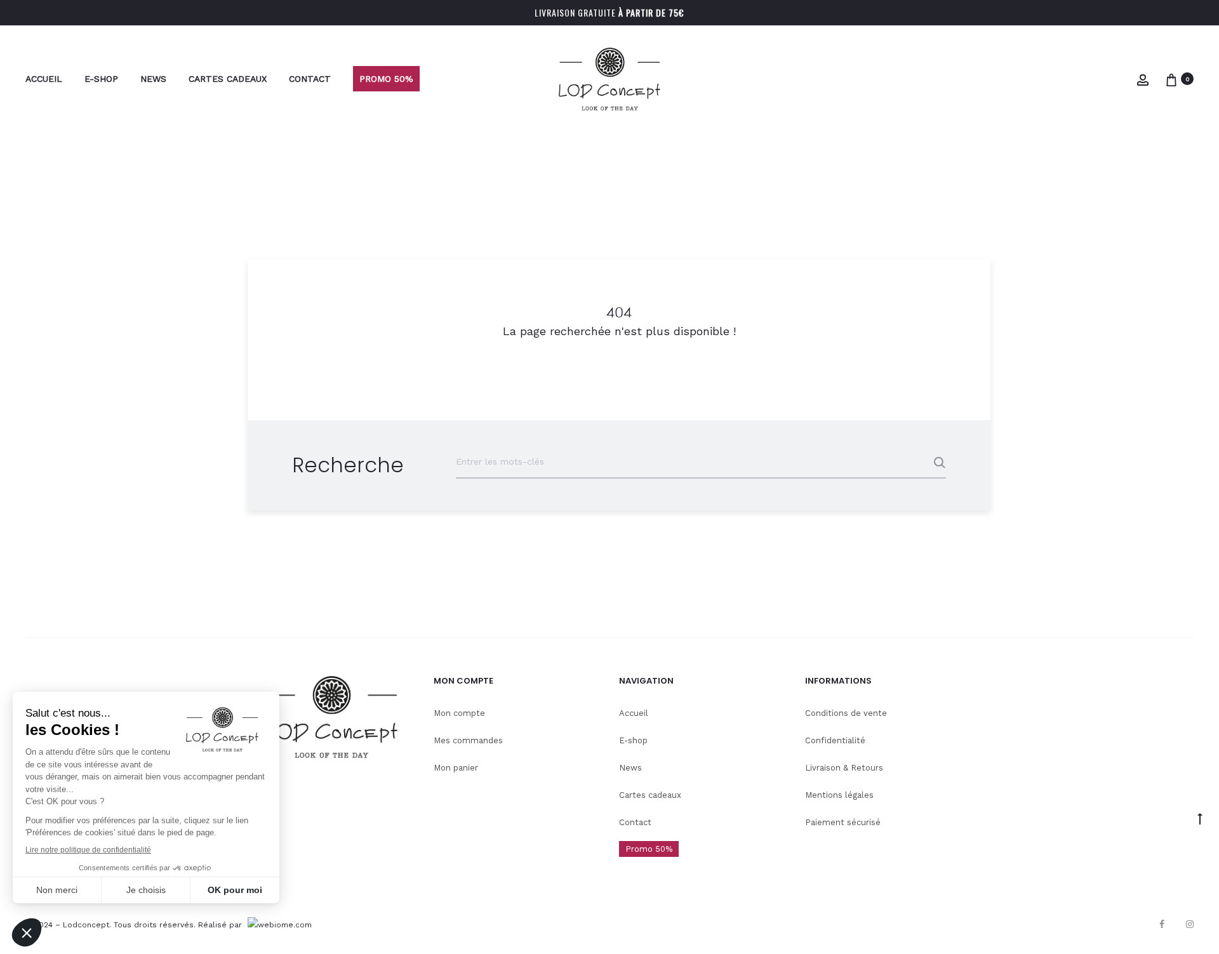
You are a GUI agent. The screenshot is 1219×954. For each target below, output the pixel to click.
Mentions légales (839, 795)
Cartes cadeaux (228, 79)
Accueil (43, 79)
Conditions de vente (846, 713)
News (153, 79)
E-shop (101, 79)
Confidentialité (835, 740)
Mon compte (459, 713)
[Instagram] (1190, 924)
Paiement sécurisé (843, 822)
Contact (310, 79)
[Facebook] (1161, 924)
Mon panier (456, 767)
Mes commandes (468, 740)
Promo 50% (386, 79)
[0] (1171, 79)
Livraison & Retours (844, 767)
